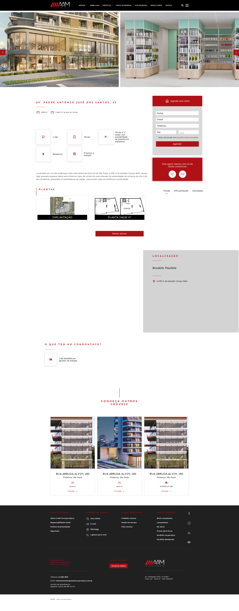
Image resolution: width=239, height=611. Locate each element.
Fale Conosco (127, 527)
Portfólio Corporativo (166, 535)
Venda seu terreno (129, 522)
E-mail (93, 524)
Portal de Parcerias (123, 5)
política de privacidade (188, 137)
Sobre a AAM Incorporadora (62, 518)
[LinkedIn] (189, 533)
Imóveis (82, 5)
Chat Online (95, 518)
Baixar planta (119, 233)
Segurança (54, 531)
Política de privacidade (60, 527)
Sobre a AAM (94, 5)
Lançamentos (162, 522)
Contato (168, 5)
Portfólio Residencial (165, 539)
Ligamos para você (98, 535)
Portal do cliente (119, 566)
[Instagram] (189, 523)
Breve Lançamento (164, 518)
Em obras (161, 527)
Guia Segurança (141, 5)
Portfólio (107, 5)
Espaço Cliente (156, 5)
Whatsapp (94, 529)
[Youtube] (189, 542)
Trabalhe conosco (128, 518)
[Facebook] (189, 514)
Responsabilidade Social (60, 522)
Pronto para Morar (165, 531)
